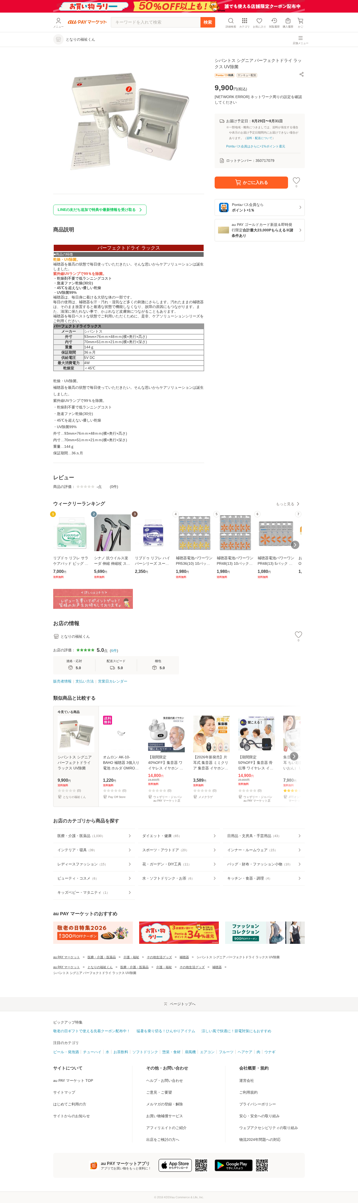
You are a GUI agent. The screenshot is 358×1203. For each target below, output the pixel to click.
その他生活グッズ (159, 957)
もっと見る (285, 504)
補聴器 (184, 957)
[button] (302, 74)
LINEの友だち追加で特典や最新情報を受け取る (97, 209)
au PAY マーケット (66, 957)
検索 (208, 22)
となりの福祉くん (100, 967)
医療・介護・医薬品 (102, 957)
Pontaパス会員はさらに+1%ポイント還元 (255, 146)
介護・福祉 (131, 957)
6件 (114, 650)
